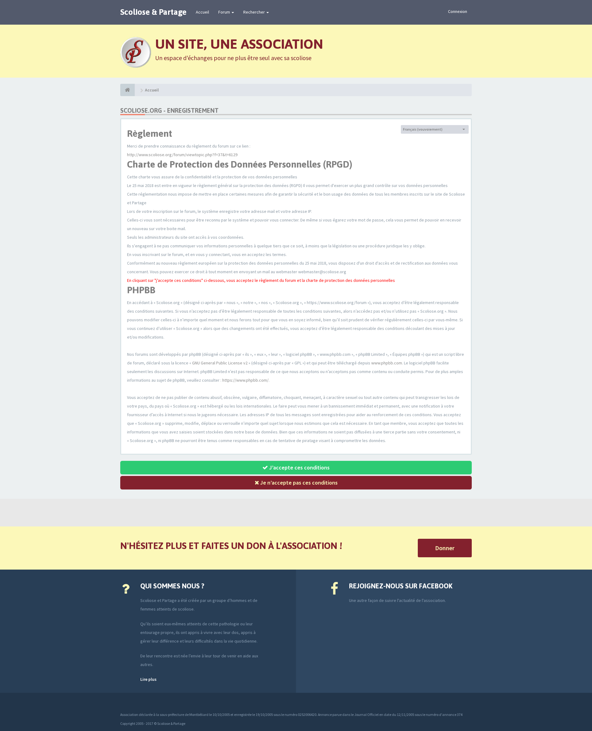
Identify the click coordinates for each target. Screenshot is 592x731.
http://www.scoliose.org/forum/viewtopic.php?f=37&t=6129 (182, 154)
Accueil (202, 12)
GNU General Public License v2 (220, 363)
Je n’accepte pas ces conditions (298, 482)
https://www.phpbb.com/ (245, 380)
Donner (444, 548)
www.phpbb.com (386, 363)
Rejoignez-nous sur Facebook (400, 586)
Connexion (457, 11)
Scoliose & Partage (153, 12)
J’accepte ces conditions (299, 467)
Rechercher (254, 12)
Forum (224, 12)
